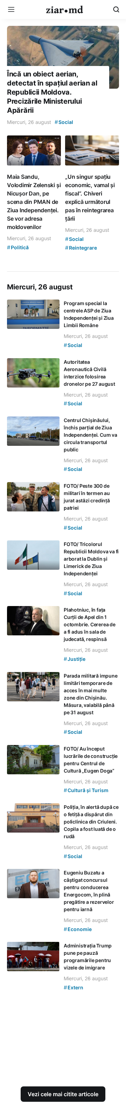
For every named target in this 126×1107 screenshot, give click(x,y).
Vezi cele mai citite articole (63, 1094)
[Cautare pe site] (116, 9)
